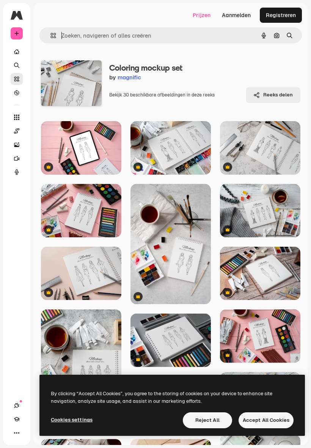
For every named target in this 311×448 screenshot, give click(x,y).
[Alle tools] (17, 117)
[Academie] (17, 419)
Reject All (207, 420)
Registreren (281, 15)
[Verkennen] (17, 93)
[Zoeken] (17, 65)
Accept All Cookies (266, 420)
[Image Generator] (17, 145)
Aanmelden (236, 15)
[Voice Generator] (17, 172)
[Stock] (17, 79)
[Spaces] (17, 131)
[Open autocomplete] (50, 35)
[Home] (17, 52)
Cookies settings (72, 419)
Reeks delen (278, 94)
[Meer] (17, 433)
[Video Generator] (17, 158)
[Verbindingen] (17, 405)
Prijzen (201, 15)
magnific (129, 77)
